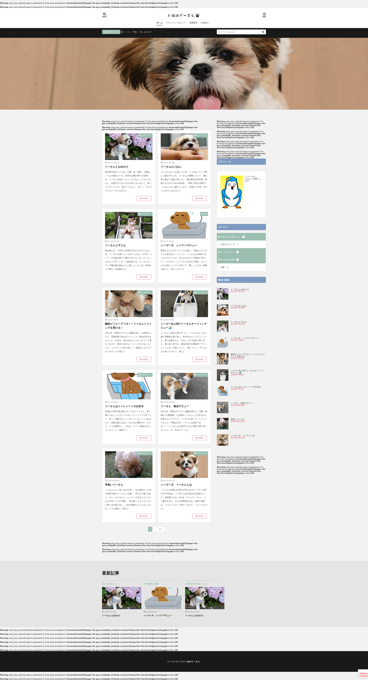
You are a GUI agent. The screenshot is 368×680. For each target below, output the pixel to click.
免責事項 (193, 22)
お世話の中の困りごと (232, 236)
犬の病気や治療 (229, 259)
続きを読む (144, 198)
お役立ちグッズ (146, 135)
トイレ (128, 32)
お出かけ (147, 32)
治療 (205, 214)
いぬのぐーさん (192, 661)
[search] (263, 31)
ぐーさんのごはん (171, 166)
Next (160, 529)
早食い (136, 32)
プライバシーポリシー (176, 22)
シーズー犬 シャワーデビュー (179, 245)
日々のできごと (202, 135)
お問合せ (205, 22)
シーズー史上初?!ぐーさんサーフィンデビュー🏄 (184, 325)
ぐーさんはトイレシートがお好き (124, 406)
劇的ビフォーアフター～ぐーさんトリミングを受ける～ (128, 325)
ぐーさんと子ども (115, 245)
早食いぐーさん (114, 484)
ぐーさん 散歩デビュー (175, 406)
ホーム (160, 22)
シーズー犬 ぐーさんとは (176, 484)
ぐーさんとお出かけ (116, 166)
